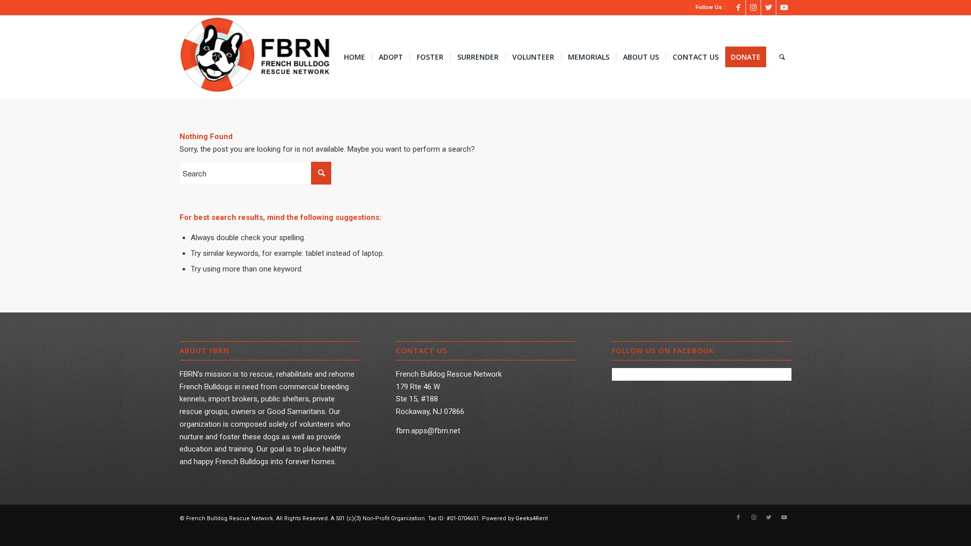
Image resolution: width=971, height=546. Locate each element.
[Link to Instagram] (753, 7)
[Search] (782, 57)
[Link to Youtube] (783, 7)
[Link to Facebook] (738, 7)
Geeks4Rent (531, 518)
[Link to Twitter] (768, 7)
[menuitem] (354, 57)
